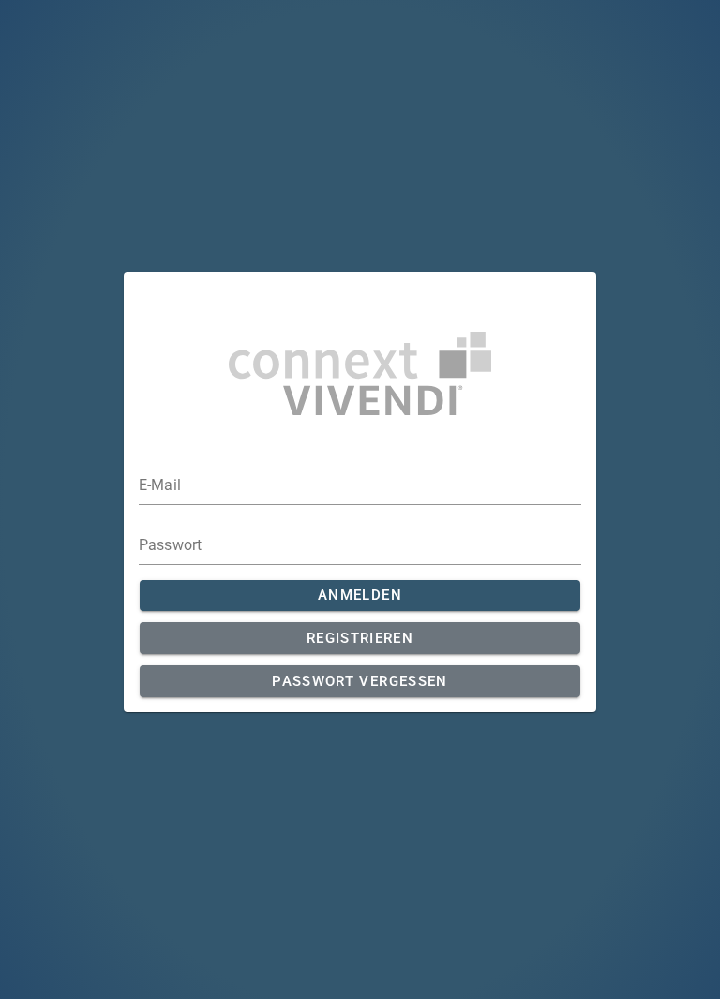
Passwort (170, 545)
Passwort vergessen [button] (359, 681)
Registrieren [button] (360, 638)
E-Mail (160, 485)
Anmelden (360, 595)
